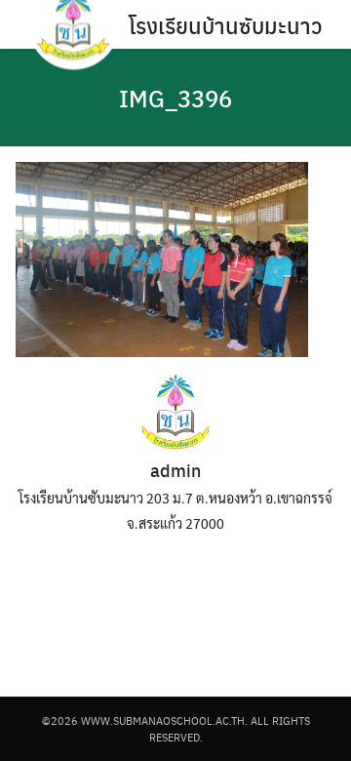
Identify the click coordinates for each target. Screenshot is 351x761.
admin (175, 470)
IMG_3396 (175, 97)
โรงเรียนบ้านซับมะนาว (226, 24)
